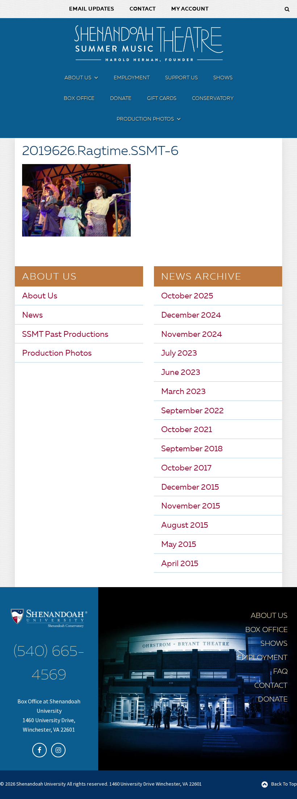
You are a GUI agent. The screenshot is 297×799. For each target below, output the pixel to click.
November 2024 (191, 335)
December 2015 (190, 487)
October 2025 (187, 296)
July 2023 (179, 353)
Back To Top (284, 784)
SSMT (148, 43)
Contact (271, 686)
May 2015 (178, 545)
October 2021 (186, 430)
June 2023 (180, 373)
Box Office (266, 630)
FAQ (280, 671)
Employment (262, 658)
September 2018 (192, 449)
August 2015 (184, 526)
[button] (95, 79)
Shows (274, 644)
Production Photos (57, 353)
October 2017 (186, 468)
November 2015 (190, 506)
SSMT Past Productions (65, 335)
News (32, 315)
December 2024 (191, 315)
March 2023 (183, 392)
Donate (273, 699)
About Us (39, 296)
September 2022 (192, 411)
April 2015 (179, 564)
